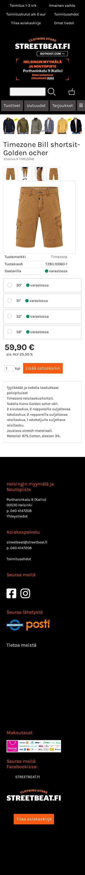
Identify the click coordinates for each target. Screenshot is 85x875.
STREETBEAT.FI (27, 777)
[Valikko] (81, 105)
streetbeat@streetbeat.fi (27, 542)
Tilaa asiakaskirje (26, 23)
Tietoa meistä (21, 645)
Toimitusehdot (66, 14)
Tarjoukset (62, 105)
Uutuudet (36, 105)
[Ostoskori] (72, 91)
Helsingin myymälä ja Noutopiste (30, 486)
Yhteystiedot (17, 516)
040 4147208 (21, 510)
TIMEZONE (26, 159)
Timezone (59, 257)
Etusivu (9, 159)
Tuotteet (12, 105)
